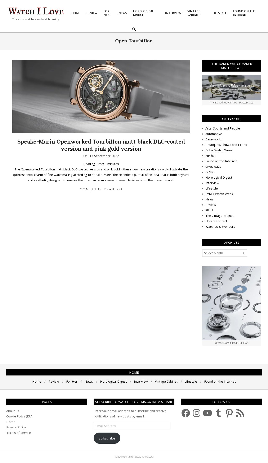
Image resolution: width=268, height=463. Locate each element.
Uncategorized (216, 221)
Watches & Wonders (220, 226)
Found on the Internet (221, 161)
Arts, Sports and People (222, 128)
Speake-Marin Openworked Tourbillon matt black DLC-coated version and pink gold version (101, 145)
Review (210, 205)
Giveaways (213, 166)
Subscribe (107, 438)
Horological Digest (218, 177)
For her (210, 155)
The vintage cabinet (219, 215)
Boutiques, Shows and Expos (226, 145)
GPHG (210, 172)
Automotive (213, 134)
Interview (212, 183)
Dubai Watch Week (218, 150)
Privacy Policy (16, 427)
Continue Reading (101, 189)
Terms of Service (18, 432)
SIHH (209, 210)
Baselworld (213, 139)
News (209, 199)
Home (10, 422)
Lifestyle (211, 188)
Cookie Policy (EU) (19, 416)
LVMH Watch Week (219, 194)
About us (12, 411)
